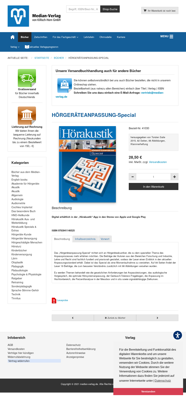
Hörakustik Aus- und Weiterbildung (23, 220)
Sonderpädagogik (21, 286)
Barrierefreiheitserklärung (81, 349)
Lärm (14, 258)
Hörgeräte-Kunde (21, 234)
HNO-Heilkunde (20, 215)
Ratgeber (16, 278)
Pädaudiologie (19, 270)
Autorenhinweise (75, 353)
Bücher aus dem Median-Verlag (26, 173)
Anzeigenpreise (75, 357)
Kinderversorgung (21, 254)
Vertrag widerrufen (19, 361)
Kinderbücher (19, 250)
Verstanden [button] (148, 391)
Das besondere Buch (23, 211)
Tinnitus (16, 298)
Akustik (15, 191)
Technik (15, 294)
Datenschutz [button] (163, 380)
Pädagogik (17, 266)
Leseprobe (62, 300)
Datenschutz (73, 345)
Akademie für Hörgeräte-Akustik (25, 185)
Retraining (17, 282)
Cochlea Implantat (21, 207)
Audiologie (17, 199)
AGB (10, 345)
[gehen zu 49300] (73, 318)
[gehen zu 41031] (157, 318)
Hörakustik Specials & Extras (23, 228)
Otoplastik (17, 262)
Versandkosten (158, 162)
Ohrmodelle (106, 37)
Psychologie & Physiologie (26, 274)
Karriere (121, 37)
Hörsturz (16, 246)
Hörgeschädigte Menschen (26, 242)
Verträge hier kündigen (21, 353)
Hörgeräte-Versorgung (24, 238)
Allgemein (17, 195)
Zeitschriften (40, 37)
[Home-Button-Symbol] (13, 37)
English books (19, 179)
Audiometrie (18, 203)
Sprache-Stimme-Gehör (25, 290)
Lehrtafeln (89, 37)
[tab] (62, 239)
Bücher (25, 37)
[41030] (87, 164)
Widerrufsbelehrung (19, 357)
